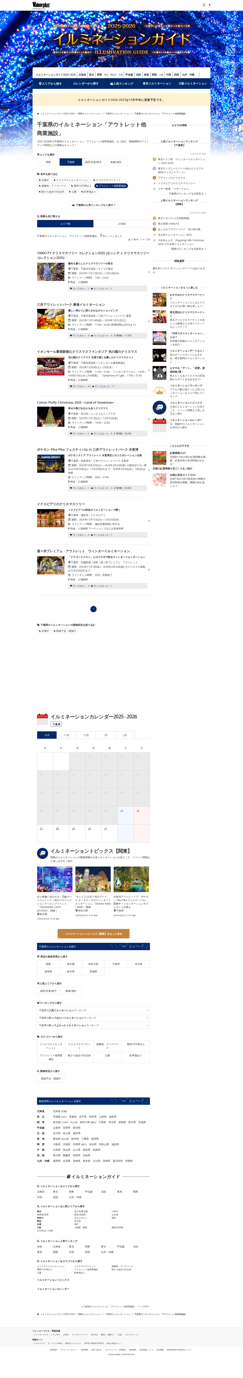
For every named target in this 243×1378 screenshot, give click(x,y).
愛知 (39, 1220)
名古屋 (65, 1138)
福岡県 (56, 1160)
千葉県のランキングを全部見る (186, 193)
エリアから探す (52, 84)
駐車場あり (90, 191)
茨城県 (93, 971)
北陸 (138, 74)
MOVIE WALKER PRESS (94, 1343)
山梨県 (56, 1127)
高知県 (86, 1155)
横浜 (93, 1122)
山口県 (76, 1149)
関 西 (40, 1144)
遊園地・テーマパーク (53, 185)
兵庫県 (76, 1144)
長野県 (66, 1127)
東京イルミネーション (157, 83)
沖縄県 (129, 1160)
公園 (74, 191)
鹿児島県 (118, 1160)
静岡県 (95, 1138)
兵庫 (39, 1224)
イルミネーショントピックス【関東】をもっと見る (93, 933)
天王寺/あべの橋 (45, 1230)
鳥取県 (86, 1149)
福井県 (76, 1133)
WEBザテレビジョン (73, 1343)
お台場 (115, 1214)
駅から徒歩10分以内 (52, 191)
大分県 (96, 1160)
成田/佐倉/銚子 (93, 162)
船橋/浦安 (116, 162)
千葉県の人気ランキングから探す (94, 205)
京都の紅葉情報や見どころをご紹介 (172, 468)
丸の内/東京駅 (81, 1211)
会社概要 (160, 1349)
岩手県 (83, 1116)
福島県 (113, 1116)
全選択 (45, 180)
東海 (146, 74)
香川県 (56, 1155)
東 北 (40, 1116)
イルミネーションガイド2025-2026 (56, 74)
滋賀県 (115, 1144)
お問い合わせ (96, 1349)
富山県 (66, 1133)
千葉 (120, 74)
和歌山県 (104, 1144)
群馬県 (48, 971)
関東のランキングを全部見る (187, 249)
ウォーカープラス (41, 1334)
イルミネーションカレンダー (53, 1289)
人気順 (121, 223)
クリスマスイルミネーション (72, 180)
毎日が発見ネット (114, 1343)
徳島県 (76, 1155)
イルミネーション (132, 1334)
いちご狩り (55, 1334)
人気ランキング (123, 84)
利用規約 (53, 1349)
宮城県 (56, 1116)
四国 (176, 74)
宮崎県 (106, 1160)
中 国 (40, 1149)
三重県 (85, 1138)
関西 (154, 74)
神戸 (84, 1144)
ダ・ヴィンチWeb (55, 1343)
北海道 (82, 74)
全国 (39, 1246)
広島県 (56, 1149)
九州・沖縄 (188, 74)
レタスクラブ (39, 1343)
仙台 (64, 1116)
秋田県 (93, 1116)
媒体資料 (132, 1349)
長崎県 (76, 1160)
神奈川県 (93, 964)
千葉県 (116, 964)
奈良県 (93, 1144)
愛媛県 (66, 1155)
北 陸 (40, 1133)
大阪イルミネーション (193, 83)
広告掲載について (146, 1349)
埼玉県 (138, 964)
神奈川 (113, 74)
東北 (91, 74)
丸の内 (73, 1122)
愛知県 (56, 1138)
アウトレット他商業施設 (51, 1057)
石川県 (56, 1133)
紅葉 (120, 1334)
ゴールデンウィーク (80, 1334)
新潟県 (76, 1127)
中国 (168, 74)
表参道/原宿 (42, 1214)
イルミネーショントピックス (53, 1279)
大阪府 (56, 1144)
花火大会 (94, 1334)
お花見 (66, 1334)
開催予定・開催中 (66, 631)
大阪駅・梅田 (80, 1227)
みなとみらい (80, 1217)
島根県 (96, 1149)
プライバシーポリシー (69, 1349)
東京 (106, 74)
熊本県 (86, 1160)
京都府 (66, 1144)
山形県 (103, 1116)
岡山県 (66, 1149)
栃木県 (71, 971)
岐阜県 (75, 1138)
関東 (99, 74)
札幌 (64, 1111)
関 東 (40, 1122)
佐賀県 (66, 1160)
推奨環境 (84, 1349)
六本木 (65, 1122)
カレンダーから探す (86, 83)
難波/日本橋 (117, 1227)
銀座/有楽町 (80, 1214)
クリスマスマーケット (108, 180)
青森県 (73, 1116)
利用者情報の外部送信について (179, 1349)
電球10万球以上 (82, 185)
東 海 (40, 1138)
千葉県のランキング (62, 1010)
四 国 (40, 1155)
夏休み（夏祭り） (108, 1334)
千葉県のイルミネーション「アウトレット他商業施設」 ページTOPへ (116, 1306)
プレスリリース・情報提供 (115, 1349)
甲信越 (129, 74)
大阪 (161, 74)
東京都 (71, 964)
